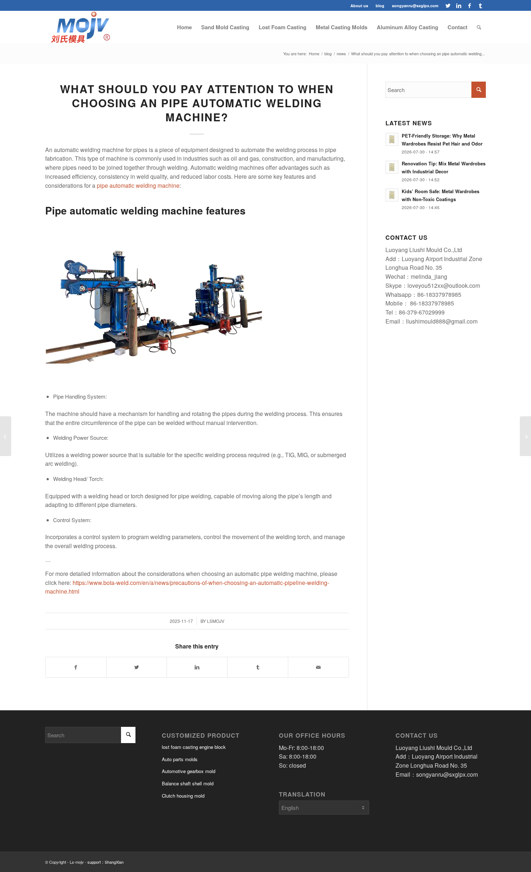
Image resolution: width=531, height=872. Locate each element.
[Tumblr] (480, 5)
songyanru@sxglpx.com (415, 5)
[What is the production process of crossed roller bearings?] (525, 436)
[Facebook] (469, 5)
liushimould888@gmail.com (442, 321)
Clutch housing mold (183, 795)
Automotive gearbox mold (188, 771)
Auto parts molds (180, 759)
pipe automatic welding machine (138, 185)
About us (359, 5)
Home (314, 53)
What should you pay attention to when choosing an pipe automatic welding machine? (197, 103)
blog (380, 5)
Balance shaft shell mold (187, 783)
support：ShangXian (105, 862)
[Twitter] (447, 5)
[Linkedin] (458, 5)
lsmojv (215, 621)
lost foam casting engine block (194, 746)
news (341, 53)
